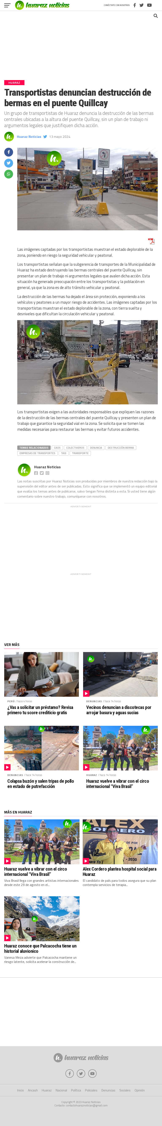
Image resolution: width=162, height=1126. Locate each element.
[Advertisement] (81, 43)
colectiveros (75, 448)
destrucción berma (121, 448)
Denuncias (94, 701)
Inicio (20, 1090)
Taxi (63, 453)
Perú (11, 701)
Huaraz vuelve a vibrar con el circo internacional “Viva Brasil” (117, 783)
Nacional (61, 1090)
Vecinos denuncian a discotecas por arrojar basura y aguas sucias (118, 710)
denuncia (96, 448)
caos (57, 448)
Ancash (33, 1090)
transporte (80, 453)
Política (76, 1090)
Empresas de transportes (37, 453)
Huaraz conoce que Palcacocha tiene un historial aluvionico (40, 948)
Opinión (140, 1090)
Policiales (91, 1090)
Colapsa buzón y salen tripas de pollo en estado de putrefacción (40, 783)
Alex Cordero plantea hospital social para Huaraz (120, 871)
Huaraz (91, 775)
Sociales (125, 1090)
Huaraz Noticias (29, 136)
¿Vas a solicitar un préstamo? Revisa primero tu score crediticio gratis (40, 710)
